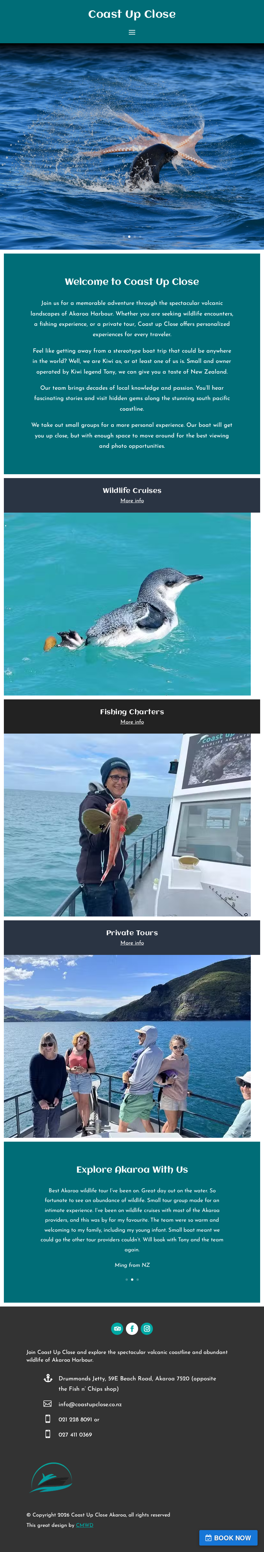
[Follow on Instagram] (147, 1329)
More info (132, 501)
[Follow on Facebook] (132, 1329)
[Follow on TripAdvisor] (117, 1329)
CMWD (84, 1525)
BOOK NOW (232, 1537)
